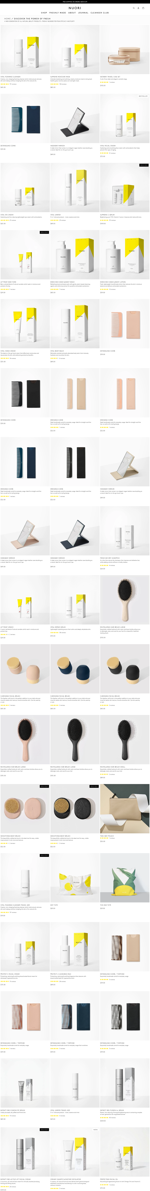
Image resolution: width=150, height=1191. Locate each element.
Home (7, 19)
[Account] (138, 8)
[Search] (133, 8)
